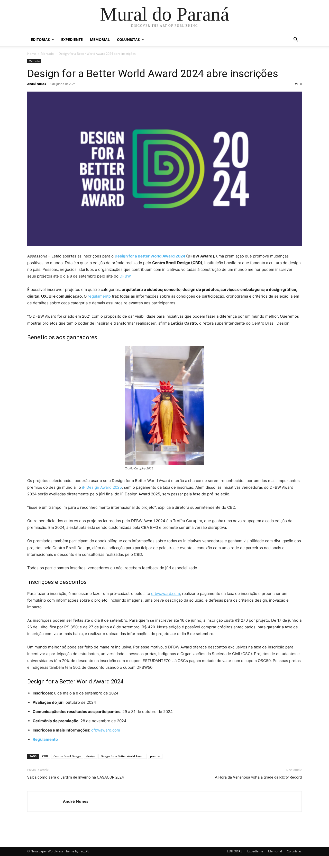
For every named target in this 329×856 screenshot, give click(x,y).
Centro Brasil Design (67, 756)
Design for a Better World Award (122, 756)
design (90, 756)
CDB (45, 756)
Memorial (100, 39)
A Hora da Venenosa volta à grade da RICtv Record (258, 777)
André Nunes (36, 84)
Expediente (72, 39)
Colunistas (128, 39)
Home (31, 53)
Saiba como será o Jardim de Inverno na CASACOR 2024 (75, 777)
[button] (295, 40)
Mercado (47, 53)
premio (155, 756)
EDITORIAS (40, 39)
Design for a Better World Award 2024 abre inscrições (152, 73)
